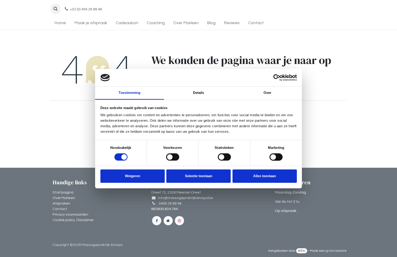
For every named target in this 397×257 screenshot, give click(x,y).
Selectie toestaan (198, 176)
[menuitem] (60, 23)
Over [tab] (267, 93)
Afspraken (61, 203)
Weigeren (132, 176)
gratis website (336, 250)
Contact (60, 209)
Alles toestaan (264, 176)
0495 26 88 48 (170, 203)
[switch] (172, 157)
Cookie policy (64, 220)
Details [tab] (198, 93)
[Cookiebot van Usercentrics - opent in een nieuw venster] (277, 77)
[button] (55, 9)
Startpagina (63, 192)
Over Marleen (64, 198)
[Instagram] (179, 220)
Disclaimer (85, 220)
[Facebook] (156, 220)
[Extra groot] (168, 220)
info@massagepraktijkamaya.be (185, 198)
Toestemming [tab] (129, 93)
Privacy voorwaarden (70, 214)
